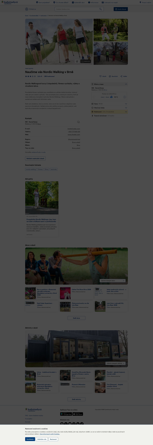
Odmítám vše (41, 439)
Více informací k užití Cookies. (50, 434)
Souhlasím (30, 439)
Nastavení (53, 439)
